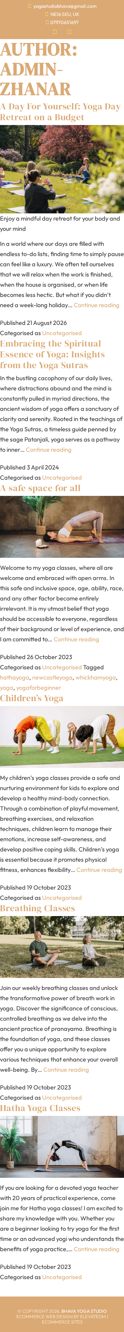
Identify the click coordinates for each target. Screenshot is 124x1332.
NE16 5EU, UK (64, 14)
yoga (6, 687)
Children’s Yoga (32, 698)
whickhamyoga (96, 677)
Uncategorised (62, 333)
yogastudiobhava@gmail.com (65, 6)
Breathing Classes (37, 908)
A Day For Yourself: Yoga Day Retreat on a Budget (60, 111)
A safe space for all (40, 488)
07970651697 (64, 22)
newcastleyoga (52, 677)
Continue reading (96, 305)
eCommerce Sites (62, 1322)
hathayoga (14, 677)
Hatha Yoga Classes (40, 1108)
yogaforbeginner (38, 687)
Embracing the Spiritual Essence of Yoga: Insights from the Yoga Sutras (52, 354)
